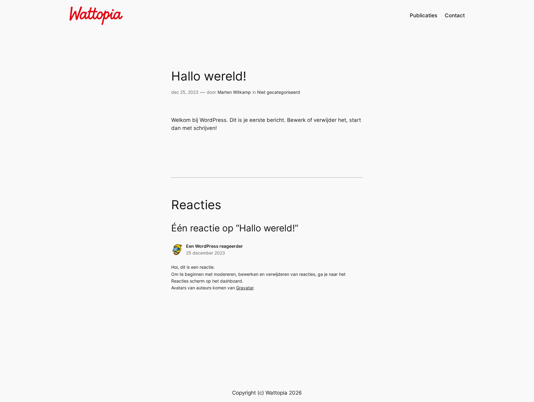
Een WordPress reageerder (214, 246)
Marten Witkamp (234, 92)
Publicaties (423, 15)
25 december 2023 (205, 252)
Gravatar (244, 287)
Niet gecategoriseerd (278, 92)
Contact (455, 15)
